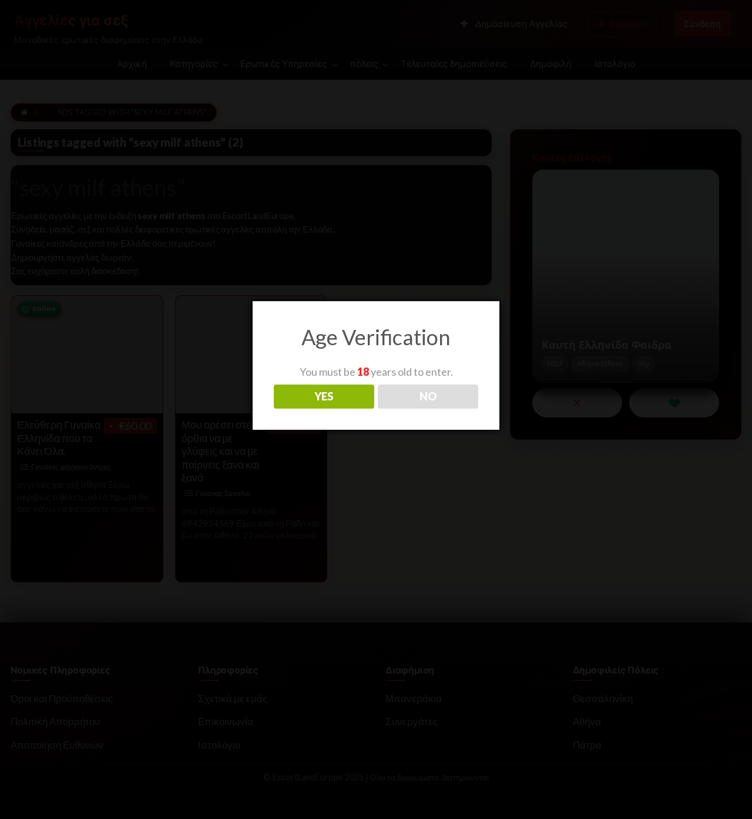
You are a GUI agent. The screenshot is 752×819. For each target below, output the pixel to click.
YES (323, 396)
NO (428, 396)
